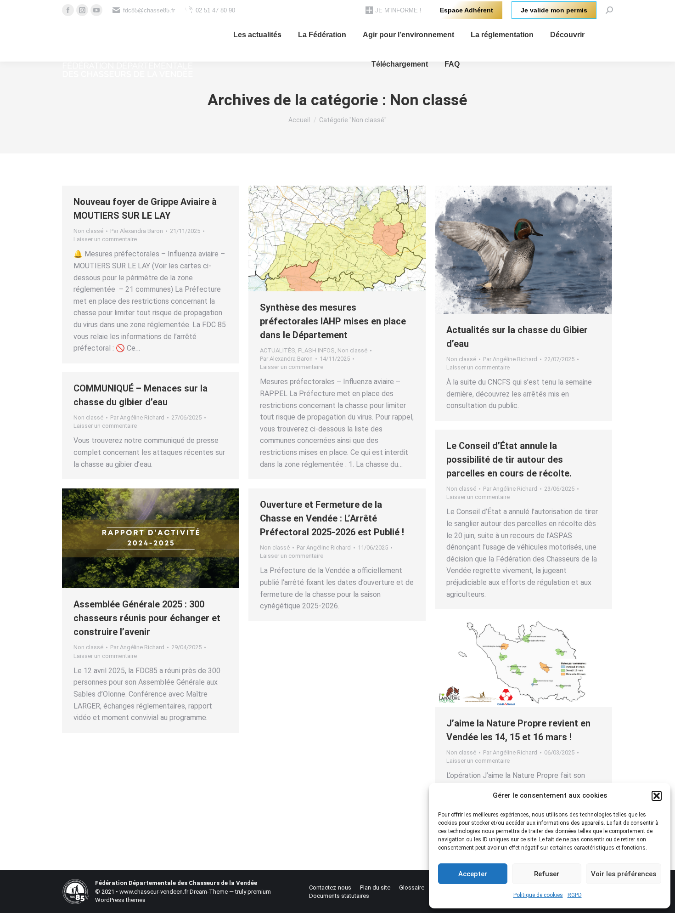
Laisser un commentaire (105, 239)
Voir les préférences (623, 874)
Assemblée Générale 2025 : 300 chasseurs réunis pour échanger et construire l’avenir (146, 618)
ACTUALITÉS (277, 350)
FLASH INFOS (316, 350)
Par (136, 230)
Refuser (546, 874)
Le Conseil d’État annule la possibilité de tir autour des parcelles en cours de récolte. (509, 459)
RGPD (575, 895)
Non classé (88, 230)
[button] (656, 795)
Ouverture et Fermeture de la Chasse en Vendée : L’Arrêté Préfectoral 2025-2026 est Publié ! (332, 518)
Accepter (472, 874)
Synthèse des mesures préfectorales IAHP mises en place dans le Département (333, 321)
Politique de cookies (538, 895)
